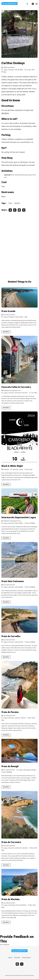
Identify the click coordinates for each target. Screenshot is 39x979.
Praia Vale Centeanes (12, 581)
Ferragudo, (11, 317)
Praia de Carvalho (10, 636)
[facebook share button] (10, 210)
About (10, 958)
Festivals (6, 469)
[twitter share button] (14, 210)
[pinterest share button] (23, 210)
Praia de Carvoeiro (11, 842)
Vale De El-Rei (19, 642)
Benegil (33, 770)
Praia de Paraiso (10, 712)
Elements (17, 958)
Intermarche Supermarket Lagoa (18, 517)
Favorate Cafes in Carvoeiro (16, 387)
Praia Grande (8, 311)
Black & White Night (12, 465)
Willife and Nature (8, 67)
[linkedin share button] (19, 210)
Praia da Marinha (10, 899)
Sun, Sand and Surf (9, 315)
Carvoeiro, (11, 70)
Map (4, 72)
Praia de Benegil (10, 766)
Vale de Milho (19, 70)
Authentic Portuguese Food (12, 391)
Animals (17, 203)
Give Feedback (4, 945)
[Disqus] (19, 245)
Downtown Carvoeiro (21, 393)
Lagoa (21, 469)
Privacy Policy (26, 958)
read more (6, 332)
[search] (28, 4)
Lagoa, (5, 70)
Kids (10, 203)
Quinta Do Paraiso (20, 718)
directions (5, 113)
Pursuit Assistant (28, 975)
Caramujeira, (27, 770)
